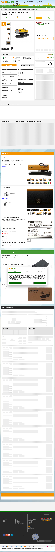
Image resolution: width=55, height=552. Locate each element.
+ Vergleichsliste (10, 65)
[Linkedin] (11, 536)
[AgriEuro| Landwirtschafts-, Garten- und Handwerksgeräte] (9, 2)
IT (45, 518)
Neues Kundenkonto (31, 528)
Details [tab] (27, 271)
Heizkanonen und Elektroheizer (16, 9)
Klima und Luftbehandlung (7, 9)
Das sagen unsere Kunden (45, 520)
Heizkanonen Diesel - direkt (30, 9)
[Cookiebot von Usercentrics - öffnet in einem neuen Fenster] (42, 268)
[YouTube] (6, 536)
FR (48, 518)
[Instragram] (9, 536)
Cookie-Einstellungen (18, 522)
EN (42, 518)
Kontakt (4, 521)
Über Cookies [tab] (40, 271)
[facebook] (4, 536)
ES (51, 518)
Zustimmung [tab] (15, 271)
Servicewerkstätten (30, 518)
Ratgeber (4, 520)
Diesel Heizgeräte (23, 9)
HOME (1, 9)
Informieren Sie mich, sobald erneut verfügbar (43, 23)
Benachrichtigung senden (45, 38)
